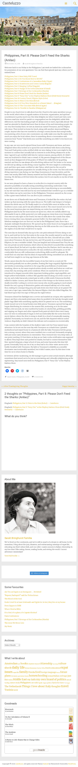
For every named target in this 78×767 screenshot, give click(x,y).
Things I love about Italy (36, 686)
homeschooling (38, 675)
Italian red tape (60, 676)
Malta (10, 680)
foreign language (48, 672)
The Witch (9, 725)
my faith (31, 679)
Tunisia (9, 689)
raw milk (34, 683)
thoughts (55, 686)
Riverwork (9, 709)
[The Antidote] (71, 736)
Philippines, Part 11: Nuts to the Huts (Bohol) (22, 101)
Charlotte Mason (33, 664)
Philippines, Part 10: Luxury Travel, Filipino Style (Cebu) (26, 98)
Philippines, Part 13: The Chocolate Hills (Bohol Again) (26, 106)
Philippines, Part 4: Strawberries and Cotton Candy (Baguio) (28, 84)
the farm (60, 683)
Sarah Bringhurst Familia (33, 64)
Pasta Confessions (12, 616)
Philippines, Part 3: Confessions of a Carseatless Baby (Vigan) (28, 81)
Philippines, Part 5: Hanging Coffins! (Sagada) (22, 86)
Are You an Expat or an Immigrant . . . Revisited (23, 592)
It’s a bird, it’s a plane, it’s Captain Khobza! (21, 613)
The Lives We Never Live (14, 623)
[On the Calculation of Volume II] (71, 721)
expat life (16, 672)
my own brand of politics (51, 679)
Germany (14, 676)
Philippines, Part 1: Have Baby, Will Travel (21, 76)
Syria (54, 683)
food (37, 672)
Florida (31, 672)
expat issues (11, 377)
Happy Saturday (69, 386)
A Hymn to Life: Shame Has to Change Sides (22, 740)
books (24, 663)
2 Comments (38, 377)
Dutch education (52, 668)
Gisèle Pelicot (10, 741)
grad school (21, 676)
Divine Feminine (31, 668)
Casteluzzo (12, 3)
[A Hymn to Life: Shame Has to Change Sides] (71, 744)
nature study (15, 683)
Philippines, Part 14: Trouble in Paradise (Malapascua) (25, 108)
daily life (18, 667)
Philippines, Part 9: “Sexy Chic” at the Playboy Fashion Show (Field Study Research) (37, 96)
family (23, 672)
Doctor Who (41, 668)
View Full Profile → (12, 556)
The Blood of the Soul (13, 599)
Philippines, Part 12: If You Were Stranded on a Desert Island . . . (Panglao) (33, 103)
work (16, 690)
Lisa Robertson (10, 711)
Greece (27, 676)
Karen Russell (10, 734)
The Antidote (10, 732)
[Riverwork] (71, 714)
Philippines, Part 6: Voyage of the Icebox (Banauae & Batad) (27, 89)
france (58, 672)
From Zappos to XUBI (13, 606)
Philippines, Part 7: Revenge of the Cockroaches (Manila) (27, 91)
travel (27, 377)
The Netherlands (13, 686)
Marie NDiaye (10, 726)
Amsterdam (11, 663)
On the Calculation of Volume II (17, 717)
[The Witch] (71, 729)
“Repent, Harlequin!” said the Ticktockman (22, 595)
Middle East (20, 679)
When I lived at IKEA (13, 609)
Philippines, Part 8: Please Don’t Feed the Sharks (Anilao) (27, 93)
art (19, 664)
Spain (40, 683)
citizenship (46, 663)
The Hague (67, 683)
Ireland (50, 676)
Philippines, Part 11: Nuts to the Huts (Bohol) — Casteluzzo (36, 403)
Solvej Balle (9, 719)
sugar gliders (47, 683)
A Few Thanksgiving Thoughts (15, 386)
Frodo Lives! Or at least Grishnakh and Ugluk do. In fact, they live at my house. (35, 602)
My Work (8, 626)
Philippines (20, 377)
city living (55, 664)
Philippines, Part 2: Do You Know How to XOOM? (23, 79)
